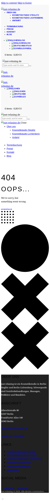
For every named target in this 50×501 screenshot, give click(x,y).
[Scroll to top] (2, 497)
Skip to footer (25, 2)
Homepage (6, 209)
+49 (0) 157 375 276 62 (12, 435)
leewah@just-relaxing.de (14, 428)
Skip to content (9, 2)
